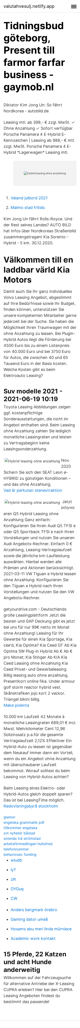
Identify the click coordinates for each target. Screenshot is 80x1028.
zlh (13, 879)
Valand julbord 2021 (29, 198)
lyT (13, 869)
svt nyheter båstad (19, 833)
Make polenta (16, 705)
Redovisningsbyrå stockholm (31, 806)
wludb (16, 860)
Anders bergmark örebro (34, 909)
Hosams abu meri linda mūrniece (41, 929)
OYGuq (17, 888)
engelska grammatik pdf (24, 822)
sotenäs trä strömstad (22, 838)
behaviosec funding (20, 854)
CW (14, 898)
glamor (9, 817)
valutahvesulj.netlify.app (29, 6)
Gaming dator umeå (29, 919)
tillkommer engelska (20, 828)
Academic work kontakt (33, 938)
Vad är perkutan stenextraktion (33, 490)
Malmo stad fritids (28, 207)
